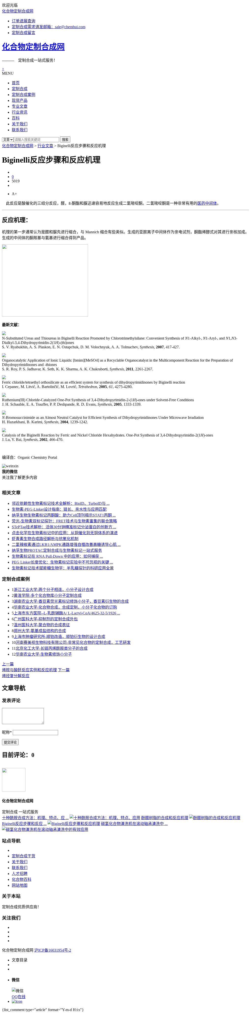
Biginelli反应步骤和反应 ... (24, 824)
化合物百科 (21, 879)
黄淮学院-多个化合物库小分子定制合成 (48, 595)
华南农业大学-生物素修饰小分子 (44, 654)
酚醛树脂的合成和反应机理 (164, 818)
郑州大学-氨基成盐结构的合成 (40, 631)
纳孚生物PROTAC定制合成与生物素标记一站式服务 (57, 550)
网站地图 (19, 885)
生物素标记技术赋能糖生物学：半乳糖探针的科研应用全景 (63, 568)
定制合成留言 (23, 33)
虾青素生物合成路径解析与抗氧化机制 (45, 539)
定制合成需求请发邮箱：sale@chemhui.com (48, 27)
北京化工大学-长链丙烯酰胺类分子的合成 (52, 648)
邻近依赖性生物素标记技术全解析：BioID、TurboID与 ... (61, 503)
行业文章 (45, 146)
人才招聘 (19, 874)
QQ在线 (18, 997)
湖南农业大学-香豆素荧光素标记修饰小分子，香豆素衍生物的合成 (71, 601)
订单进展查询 (23, 21)
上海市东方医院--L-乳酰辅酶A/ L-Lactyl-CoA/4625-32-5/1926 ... (67, 613)
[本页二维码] (17, 1001)
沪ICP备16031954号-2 (52, 950)
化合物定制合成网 (17, 11)
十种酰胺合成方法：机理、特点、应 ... (35, 818)
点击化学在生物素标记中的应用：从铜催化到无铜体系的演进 (65, 533)
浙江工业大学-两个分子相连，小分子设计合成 (53, 590)
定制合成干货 (23, 856)
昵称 (7, 732)
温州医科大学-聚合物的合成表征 (42, 625)
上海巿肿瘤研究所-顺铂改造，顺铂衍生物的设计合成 (59, 637)
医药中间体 (207, 203)
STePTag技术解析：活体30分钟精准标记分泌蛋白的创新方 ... (64, 527)
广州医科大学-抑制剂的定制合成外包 (46, 619)
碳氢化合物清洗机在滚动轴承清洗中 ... (134, 824)
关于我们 (19, 862)
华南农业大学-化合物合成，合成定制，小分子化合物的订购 (65, 607)
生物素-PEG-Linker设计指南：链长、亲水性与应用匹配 (59, 509)
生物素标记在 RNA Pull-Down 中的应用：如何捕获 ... (57, 556)
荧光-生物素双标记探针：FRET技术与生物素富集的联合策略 (64, 521)
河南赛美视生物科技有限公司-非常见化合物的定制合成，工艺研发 (73, 642)
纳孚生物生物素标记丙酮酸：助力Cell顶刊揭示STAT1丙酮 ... (64, 515)
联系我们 (19, 868)
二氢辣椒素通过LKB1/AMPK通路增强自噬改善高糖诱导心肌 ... (66, 544)
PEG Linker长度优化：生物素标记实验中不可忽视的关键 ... (62, 562)
